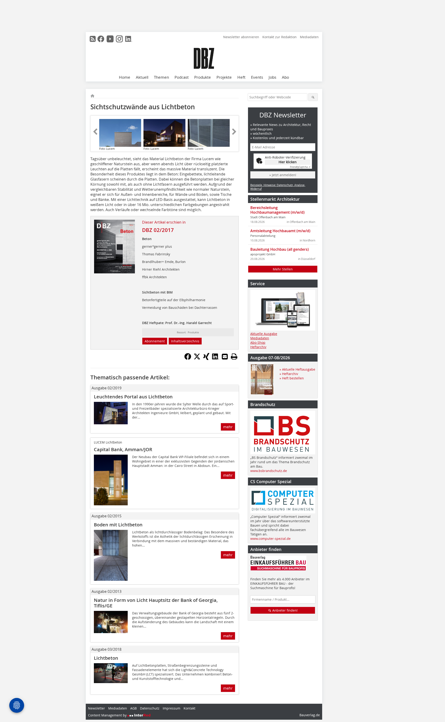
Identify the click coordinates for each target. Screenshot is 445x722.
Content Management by (107, 715)
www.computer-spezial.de (270, 538)
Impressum (171, 708)
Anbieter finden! (284, 610)
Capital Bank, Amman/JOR (123, 449)
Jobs (272, 77)
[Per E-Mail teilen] (224, 356)
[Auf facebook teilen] (187, 358)
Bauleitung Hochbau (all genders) (279, 249)
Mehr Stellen (283, 269)
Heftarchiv (258, 347)
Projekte (224, 77)
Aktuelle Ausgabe (263, 333)
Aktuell (142, 77)
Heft (241, 77)
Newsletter (96, 708)
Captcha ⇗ (300, 167)
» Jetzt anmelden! (282, 175)
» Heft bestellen (292, 378)
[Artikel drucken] (234, 356)
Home (124, 77)
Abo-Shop (257, 342)
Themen (161, 77)
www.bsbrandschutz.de (268, 471)
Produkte (202, 77)
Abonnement (155, 341)
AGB (133, 708)
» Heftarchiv (289, 374)
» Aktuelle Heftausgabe (297, 369)
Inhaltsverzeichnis (185, 341)
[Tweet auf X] (197, 358)
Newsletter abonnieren (241, 37)
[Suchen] (313, 97)
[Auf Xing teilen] (206, 358)
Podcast (182, 77)
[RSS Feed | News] (92, 39)
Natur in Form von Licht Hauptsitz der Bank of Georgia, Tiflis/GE (156, 603)
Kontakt (189, 708)
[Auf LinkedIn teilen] (215, 358)
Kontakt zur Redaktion (279, 37)
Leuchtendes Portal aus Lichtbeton (133, 397)
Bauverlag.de (309, 715)
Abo (285, 77)
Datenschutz (149, 708)
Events (257, 77)
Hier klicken (288, 162)
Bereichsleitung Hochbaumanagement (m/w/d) (277, 210)
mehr (228, 426)
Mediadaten (309, 37)
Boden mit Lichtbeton (118, 525)
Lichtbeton (106, 658)
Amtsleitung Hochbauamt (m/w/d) (280, 230)
